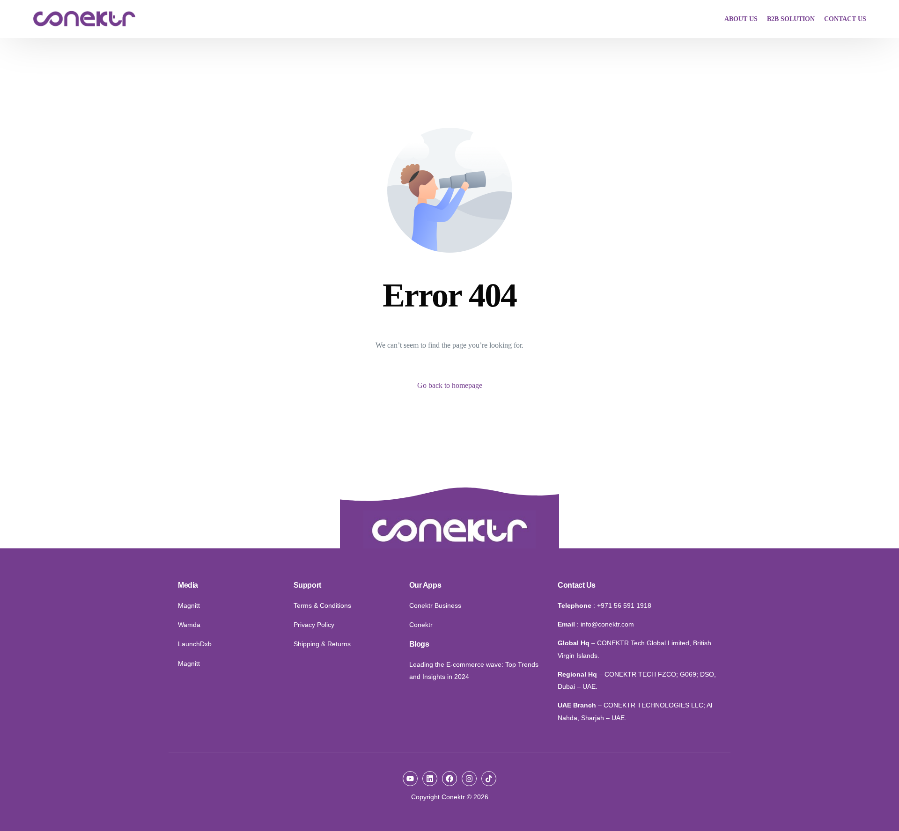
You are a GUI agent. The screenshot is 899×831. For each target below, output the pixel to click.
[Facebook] (449, 778)
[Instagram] (469, 778)
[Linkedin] (429, 778)
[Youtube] (410, 778)
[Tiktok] (488, 778)
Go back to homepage (449, 385)
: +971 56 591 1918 (622, 605)
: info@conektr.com (605, 624)
